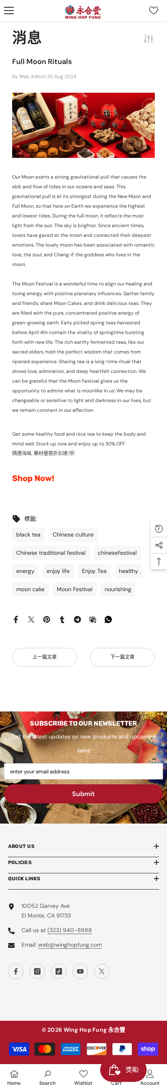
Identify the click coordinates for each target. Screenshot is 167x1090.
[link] (47, 1077)
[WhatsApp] (108, 619)
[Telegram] (77, 619)
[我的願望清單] (153, 10)
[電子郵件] (92, 619)
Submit (83, 794)
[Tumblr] (62, 619)
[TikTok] (58, 971)
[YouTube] (80, 971)
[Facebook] (15, 619)
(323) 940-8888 (69, 930)
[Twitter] (31, 619)
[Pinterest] (46, 619)
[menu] (9, 10)
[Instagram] (37, 971)
